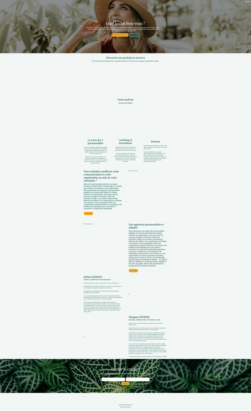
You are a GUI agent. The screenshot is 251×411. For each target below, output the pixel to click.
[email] (249, 2)
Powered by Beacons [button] (125, 407)
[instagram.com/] (246, 2)
